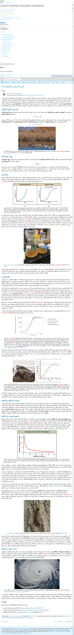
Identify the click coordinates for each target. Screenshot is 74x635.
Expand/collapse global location (72, 82)
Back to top (4, 621)
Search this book (4, 24)
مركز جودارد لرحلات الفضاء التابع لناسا (13, 591)
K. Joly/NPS (22, 152)
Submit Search (4, 28)
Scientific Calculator (7, 44)
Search (4, 79)
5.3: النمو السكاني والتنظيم (15, 616)
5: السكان (56, 82)
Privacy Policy (52, 631)
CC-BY (25, 347)
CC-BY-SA (63, 533)
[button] (5, 54)
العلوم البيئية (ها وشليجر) (30, 82)
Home (8, 82)
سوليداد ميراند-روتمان (9, 264)
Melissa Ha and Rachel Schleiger (14, 93)
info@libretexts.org (27, 632)
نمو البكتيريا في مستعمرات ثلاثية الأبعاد (13, 345)
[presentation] (18, 120)
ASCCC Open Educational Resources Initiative (33, 95)
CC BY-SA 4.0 (33, 616)
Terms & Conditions (60, 631)
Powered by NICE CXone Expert (21, 628)
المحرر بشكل (12, 533)
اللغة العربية (17, 82)
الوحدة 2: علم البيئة (45, 82)
